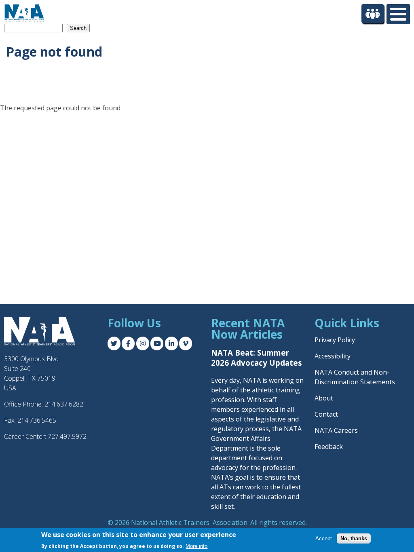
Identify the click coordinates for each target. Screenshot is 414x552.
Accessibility (333, 356)
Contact (326, 414)
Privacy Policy (335, 339)
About (324, 398)
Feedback (329, 446)
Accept (323, 538)
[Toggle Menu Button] (398, 14)
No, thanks (353, 538)
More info (196, 546)
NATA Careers (336, 430)
